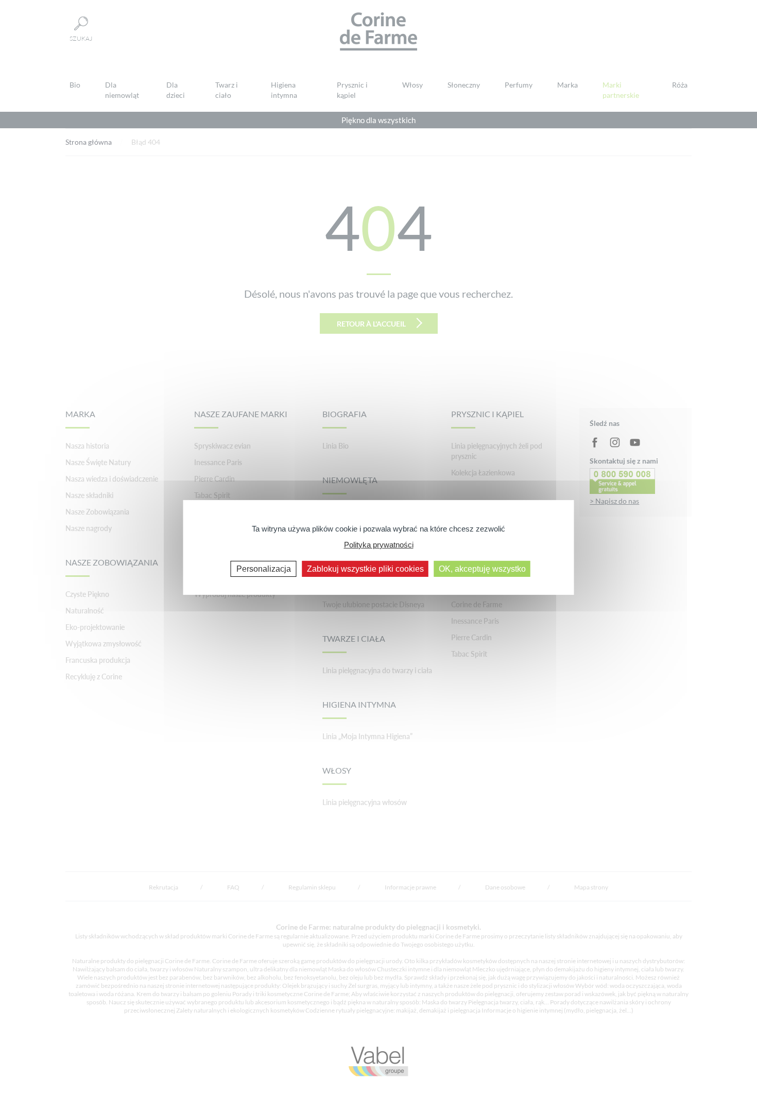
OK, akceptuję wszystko (482, 568)
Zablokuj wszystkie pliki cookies (365, 568)
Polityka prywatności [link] (379, 544)
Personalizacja (263, 568)
